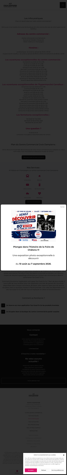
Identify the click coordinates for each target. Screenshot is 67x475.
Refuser (43, 470)
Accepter (31, 470)
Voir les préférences (57, 470)
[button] (64, 455)
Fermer (62, 207)
